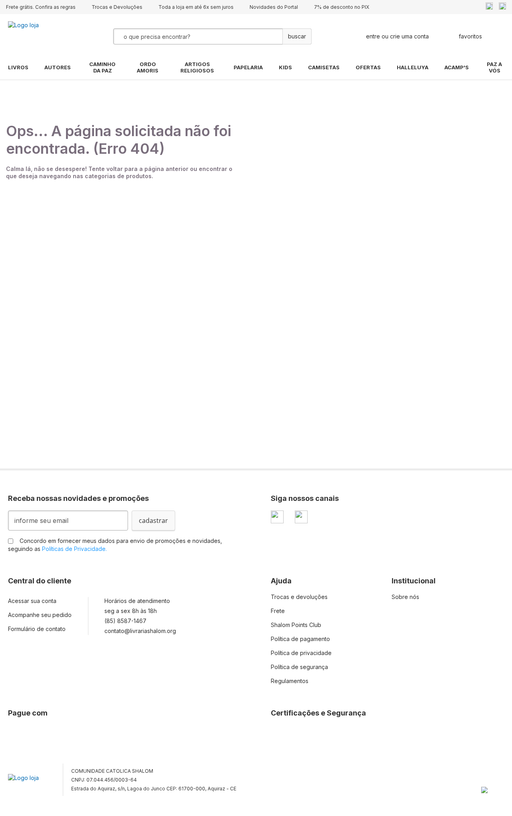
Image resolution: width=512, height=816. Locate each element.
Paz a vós (494, 67)
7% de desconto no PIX (341, 7)
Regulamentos (289, 680)
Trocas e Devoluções (117, 7)
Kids (285, 67)
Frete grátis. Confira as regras (41, 7)
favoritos (470, 36)
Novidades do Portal (274, 7)
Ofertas (368, 67)
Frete (278, 610)
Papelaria (248, 67)
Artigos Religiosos (197, 67)
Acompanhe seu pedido (40, 614)
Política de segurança (299, 666)
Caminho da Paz (102, 67)
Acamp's (456, 67)
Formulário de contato (37, 628)
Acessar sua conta (32, 600)
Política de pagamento (300, 638)
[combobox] (193, 36)
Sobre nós (405, 596)
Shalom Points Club (296, 624)
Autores (57, 67)
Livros (18, 67)
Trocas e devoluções (299, 596)
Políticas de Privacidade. (74, 548)
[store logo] (48, 36)
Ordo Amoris (147, 67)
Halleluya (412, 67)
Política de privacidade (301, 652)
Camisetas (324, 67)
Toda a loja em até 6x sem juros (196, 7)
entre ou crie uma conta (397, 36)
